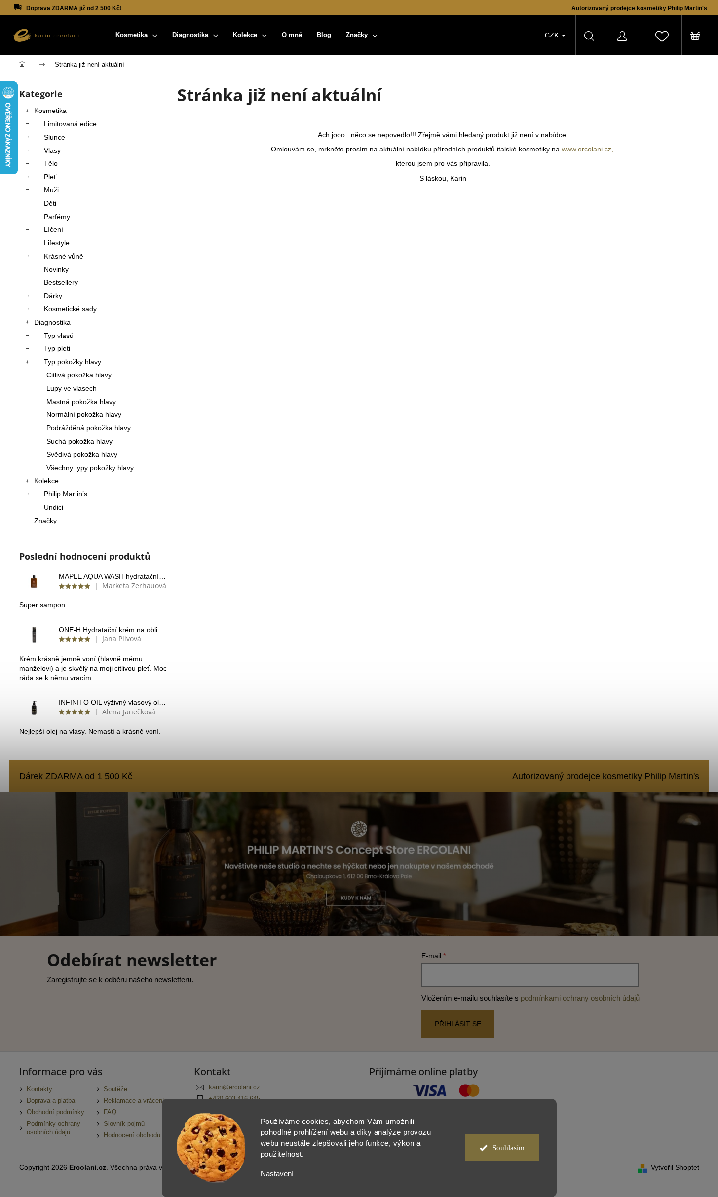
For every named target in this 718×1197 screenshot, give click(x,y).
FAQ (110, 1112)
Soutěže (115, 1089)
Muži (51, 190)
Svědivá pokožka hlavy (81, 454)
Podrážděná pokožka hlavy (88, 428)
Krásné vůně (63, 256)
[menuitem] (136, 35)
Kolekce (46, 481)
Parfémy (57, 217)
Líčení (53, 229)
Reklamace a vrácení (134, 1100)
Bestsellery (61, 282)
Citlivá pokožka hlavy (79, 375)
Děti (50, 203)
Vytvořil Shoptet (675, 1167)
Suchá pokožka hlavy (79, 441)
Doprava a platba (51, 1100)
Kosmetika (50, 110)
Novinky (56, 269)
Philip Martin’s (65, 494)
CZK (553, 35)
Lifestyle (57, 243)
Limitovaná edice (70, 124)
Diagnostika (52, 322)
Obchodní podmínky (55, 1112)
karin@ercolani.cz (234, 1087)
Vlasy (52, 150)
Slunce (54, 137)
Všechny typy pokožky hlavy (90, 468)
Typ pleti (57, 348)
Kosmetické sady (70, 309)
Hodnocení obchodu (132, 1135)
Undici (53, 507)
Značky (45, 520)
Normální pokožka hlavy (83, 414)
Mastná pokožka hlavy (81, 402)
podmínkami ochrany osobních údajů (580, 998)
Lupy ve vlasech (71, 388)
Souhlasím (508, 1148)
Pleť (50, 177)
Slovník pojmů (124, 1124)
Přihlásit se (458, 1024)
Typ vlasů (59, 335)
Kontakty (39, 1089)
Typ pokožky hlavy (72, 362)
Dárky (53, 295)
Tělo (51, 163)
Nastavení (277, 1173)
